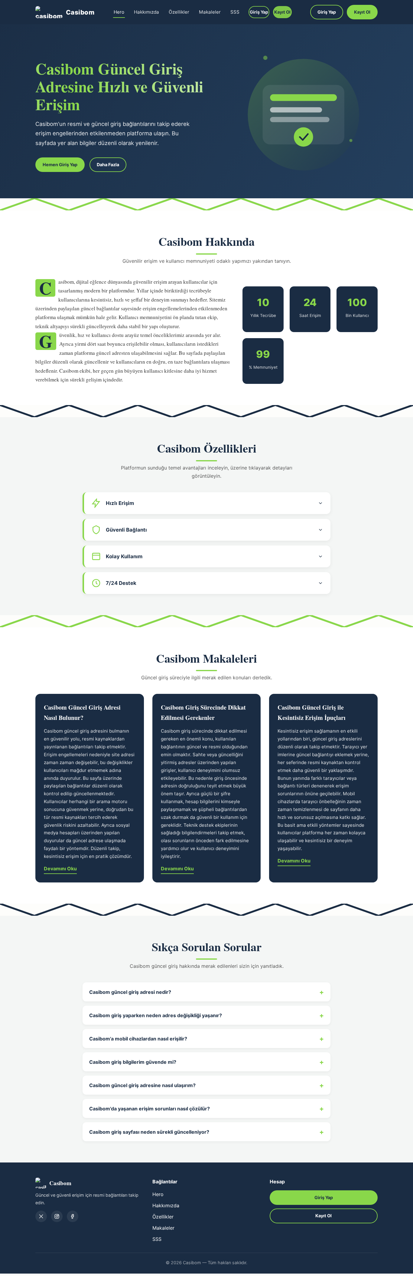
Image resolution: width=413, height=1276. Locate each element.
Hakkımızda (146, 12)
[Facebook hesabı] (72, 1216)
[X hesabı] (41, 1216)
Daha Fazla (108, 164)
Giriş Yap (259, 12)
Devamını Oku (60, 869)
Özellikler (179, 12)
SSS (234, 12)
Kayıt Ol (282, 12)
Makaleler (210, 12)
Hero (119, 12)
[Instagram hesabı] (57, 1216)
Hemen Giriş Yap (60, 164)
